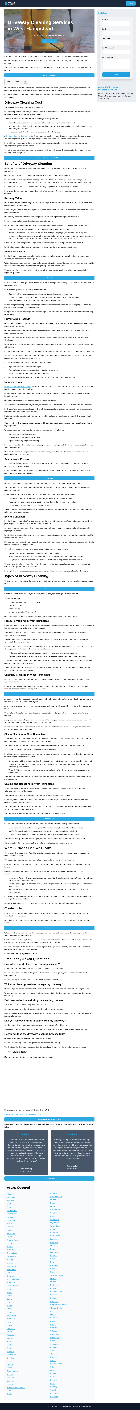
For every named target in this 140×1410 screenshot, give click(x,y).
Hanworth (53, 1318)
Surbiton (53, 1321)
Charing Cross (12, 1253)
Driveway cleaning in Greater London (17, 386)
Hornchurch (54, 1393)
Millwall (53, 1206)
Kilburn (7, 1114)
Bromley (10, 1384)
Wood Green (11, 1269)
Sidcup (52, 1367)
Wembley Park (12, 1240)
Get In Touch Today (49, 75)
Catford (53, 1288)
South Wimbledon (56, 1236)
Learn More (49, 694)
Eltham (52, 1341)
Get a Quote (48, 41)
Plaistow (53, 1249)
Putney (9, 1325)
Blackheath (54, 1265)
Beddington (54, 1337)
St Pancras (11, 1223)
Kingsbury (10, 1230)
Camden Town (12, 1210)
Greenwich (54, 1242)
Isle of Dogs (54, 1219)
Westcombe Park (56, 1275)
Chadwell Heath (56, 1364)
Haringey (10, 1260)
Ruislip (52, 1262)
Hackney (10, 1312)
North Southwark (13, 1279)
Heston (53, 1229)
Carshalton (54, 1344)
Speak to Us (49, 818)
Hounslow (54, 1232)
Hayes (52, 1259)
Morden (53, 1282)
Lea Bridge (11, 1328)
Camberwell (11, 1355)
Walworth (10, 1335)
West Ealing (11, 1315)
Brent (39, 1114)
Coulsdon (53, 1377)
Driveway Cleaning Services (16, 136)
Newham (53, 1269)
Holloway (10, 1227)
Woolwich (53, 1328)
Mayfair (9, 1237)
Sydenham (54, 1295)
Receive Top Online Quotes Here (49, 1119)
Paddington (11, 1220)
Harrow (9, 1322)
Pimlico (9, 1273)
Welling (53, 1360)
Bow (8, 1361)
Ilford (52, 1311)
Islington (10, 1246)
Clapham (10, 1345)
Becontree (54, 1357)
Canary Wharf (55, 1193)
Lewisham (54, 1272)
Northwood (54, 1285)
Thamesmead (55, 1354)
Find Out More (49, 278)
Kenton (9, 1289)
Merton (52, 1246)
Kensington (11, 1233)
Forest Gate (54, 1239)
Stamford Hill (11, 1282)
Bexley (52, 1383)
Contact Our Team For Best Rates (49, 158)
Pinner (52, 1203)
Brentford (10, 1348)
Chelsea (10, 1263)
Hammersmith (12, 1256)
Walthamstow (55, 1210)
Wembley (10, 1250)
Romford (53, 1380)
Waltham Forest (56, 1196)
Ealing (9, 1309)
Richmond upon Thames (16, 1387)
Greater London (56, 1291)
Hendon (10, 1217)
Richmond (10, 1391)
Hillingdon (54, 1301)
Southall (10, 1394)
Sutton (52, 1350)
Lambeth (10, 1364)
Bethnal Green (12, 1319)
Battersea (10, 1302)
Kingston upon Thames (58, 1305)
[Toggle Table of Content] (24, 82)
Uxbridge (53, 1331)
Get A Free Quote (49, 1178)
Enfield (52, 1216)
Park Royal (11, 1243)
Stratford (53, 1200)
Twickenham (55, 1226)
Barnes (9, 1305)
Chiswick (10, 1276)
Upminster (54, 1396)
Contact (131, 3)
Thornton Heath (56, 1308)
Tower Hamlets (12, 1371)
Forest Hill (54, 1252)
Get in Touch (49, 478)
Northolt (10, 1374)
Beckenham (54, 1334)
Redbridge (54, 1298)
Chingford (53, 1255)
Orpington (53, 1390)
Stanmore (10, 1351)
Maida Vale (14, 1114)
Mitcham (53, 1278)
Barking (53, 1324)
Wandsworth (11, 1338)
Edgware (10, 1299)
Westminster (11, 1266)
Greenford (10, 1358)
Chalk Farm (32, 1114)
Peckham (10, 1378)
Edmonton (10, 1381)
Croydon (53, 1347)
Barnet (9, 1332)
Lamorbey (54, 1370)
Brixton (9, 1368)
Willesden (23, 1114)
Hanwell (10, 1341)
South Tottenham (13, 1286)
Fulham (9, 1292)
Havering (53, 1387)
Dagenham (54, 1373)
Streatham (54, 1213)
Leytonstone (54, 1223)
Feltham (53, 1314)
